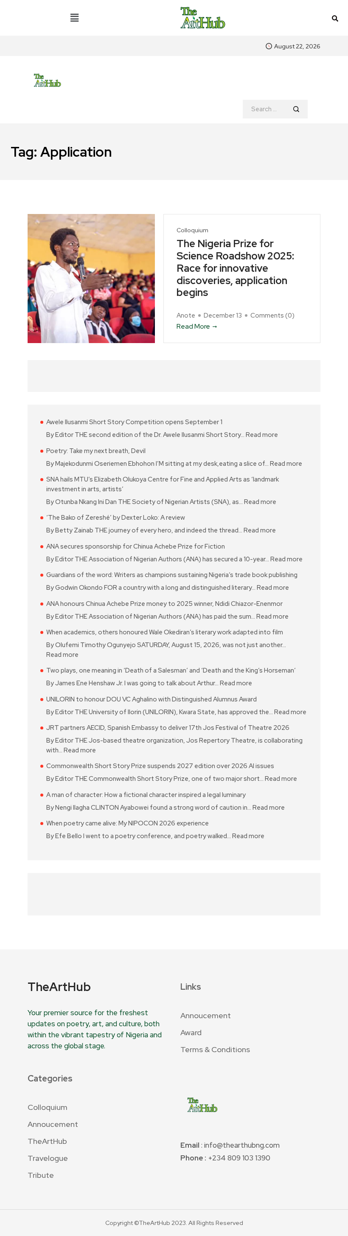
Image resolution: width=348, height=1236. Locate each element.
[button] (74, 18)
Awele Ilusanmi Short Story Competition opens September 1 (134, 422)
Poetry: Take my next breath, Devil (96, 451)
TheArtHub (47, 1141)
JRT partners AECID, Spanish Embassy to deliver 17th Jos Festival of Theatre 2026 (167, 728)
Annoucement (205, 1015)
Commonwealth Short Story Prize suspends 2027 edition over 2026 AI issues (160, 766)
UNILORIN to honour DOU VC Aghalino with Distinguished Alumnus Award (151, 699)
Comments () (272, 315)
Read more (262, 434)
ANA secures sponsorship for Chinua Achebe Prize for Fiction (135, 546)
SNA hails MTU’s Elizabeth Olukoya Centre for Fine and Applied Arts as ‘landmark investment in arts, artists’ (162, 484)
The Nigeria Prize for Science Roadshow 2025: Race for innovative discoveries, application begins (235, 268)
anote (186, 315)
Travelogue (48, 1158)
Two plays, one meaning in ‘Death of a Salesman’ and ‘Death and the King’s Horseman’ (171, 670)
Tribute (41, 1175)
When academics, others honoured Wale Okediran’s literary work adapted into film (164, 632)
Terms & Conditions (215, 1049)
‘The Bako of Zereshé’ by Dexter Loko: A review (115, 517)
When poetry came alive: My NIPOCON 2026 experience (127, 823)
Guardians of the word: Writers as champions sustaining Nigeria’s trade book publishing (171, 575)
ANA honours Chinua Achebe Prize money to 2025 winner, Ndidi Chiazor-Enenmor (164, 604)
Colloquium (192, 230)
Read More (193, 326)
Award (191, 1032)
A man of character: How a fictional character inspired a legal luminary (146, 795)
